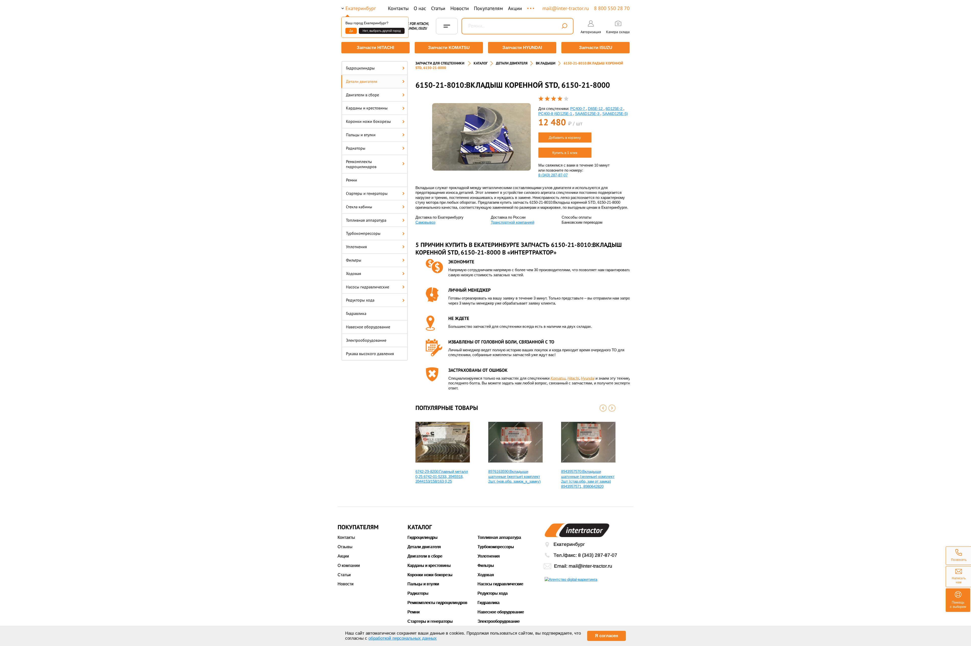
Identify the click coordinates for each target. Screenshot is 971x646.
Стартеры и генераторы (367, 193)
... (531, 6)
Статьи (438, 8)
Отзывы (345, 547)
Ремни (351, 179)
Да (351, 31)
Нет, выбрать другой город (382, 31)
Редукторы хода (360, 300)
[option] (481, 137)
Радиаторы (355, 148)
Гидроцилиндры (360, 68)
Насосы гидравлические (367, 286)
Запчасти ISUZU (595, 47)
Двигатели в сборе (362, 94)
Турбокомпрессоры (363, 233)
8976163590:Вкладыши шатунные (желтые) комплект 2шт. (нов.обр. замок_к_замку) (514, 476)
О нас (420, 8)
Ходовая (353, 273)
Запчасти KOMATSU (449, 47)
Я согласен (606, 635)
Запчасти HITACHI (375, 47)
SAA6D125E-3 (587, 113)
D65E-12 (596, 108)
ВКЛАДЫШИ (545, 63)
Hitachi (573, 378)
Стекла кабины (359, 206)
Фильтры (353, 260)
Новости (459, 8)
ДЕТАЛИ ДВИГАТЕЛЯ (511, 63)
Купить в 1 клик (564, 153)
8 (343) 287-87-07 (553, 175)
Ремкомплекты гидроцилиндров (361, 164)
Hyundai (587, 378)
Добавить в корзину (565, 137)
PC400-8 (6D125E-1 (555, 113)
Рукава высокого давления (370, 353)
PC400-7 (578, 108)
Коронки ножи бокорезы (368, 121)
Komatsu (557, 378)
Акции (515, 8)
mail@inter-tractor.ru (565, 8)
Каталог (481, 63)
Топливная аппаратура (366, 220)
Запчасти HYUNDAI (522, 47)
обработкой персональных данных (402, 638)
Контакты (398, 8)
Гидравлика (356, 313)
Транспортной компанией (512, 222)
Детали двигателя (361, 81)
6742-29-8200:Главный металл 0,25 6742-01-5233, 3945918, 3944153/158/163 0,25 (441, 476)
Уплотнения (356, 246)
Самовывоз (425, 222)
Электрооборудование (366, 340)
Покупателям (488, 8)
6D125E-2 (614, 108)
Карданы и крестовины (367, 107)
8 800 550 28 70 (612, 8)
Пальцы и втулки (361, 134)
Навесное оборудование (368, 326)
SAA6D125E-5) (615, 113)
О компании (349, 565)
